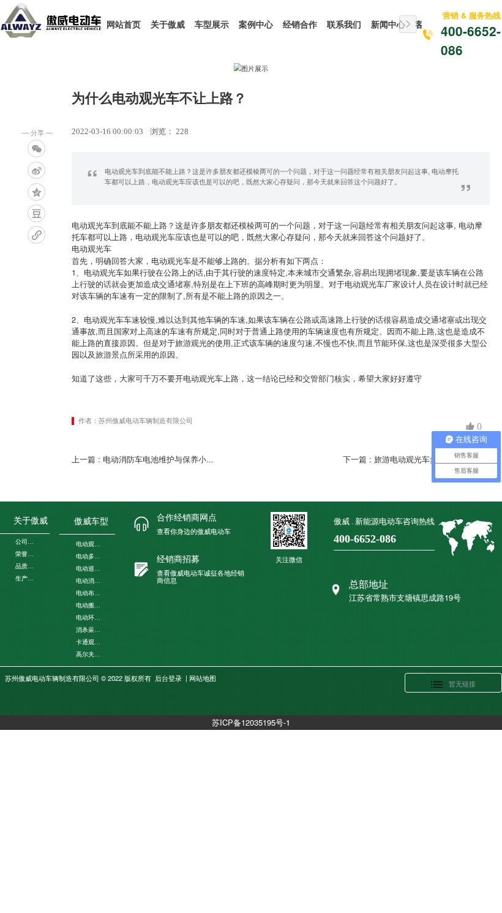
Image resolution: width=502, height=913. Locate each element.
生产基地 (26, 578)
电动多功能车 (89, 556)
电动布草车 (89, 593)
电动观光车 (89, 544)
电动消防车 (89, 580)
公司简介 (26, 541)
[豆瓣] (36, 213)
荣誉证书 (26, 553)
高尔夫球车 (89, 654)
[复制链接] (36, 235)
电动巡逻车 (89, 568)
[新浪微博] (36, 170)
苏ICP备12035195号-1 (251, 722)
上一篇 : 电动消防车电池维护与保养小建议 (147, 459)
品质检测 (26, 566)
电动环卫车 (89, 617)
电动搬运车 (89, 605)
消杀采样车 (89, 629)
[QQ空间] (36, 192)
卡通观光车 (89, 642)
